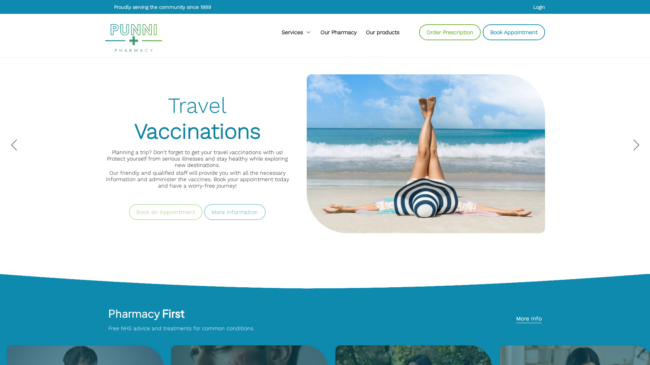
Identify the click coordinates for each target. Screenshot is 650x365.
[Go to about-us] (338, 32)
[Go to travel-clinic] (235, 207)
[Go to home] (133, 38)
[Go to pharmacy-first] (529, 319)
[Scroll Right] (405, 32)
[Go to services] (296, 32)
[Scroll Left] (176, 32)
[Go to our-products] (382, 32)
